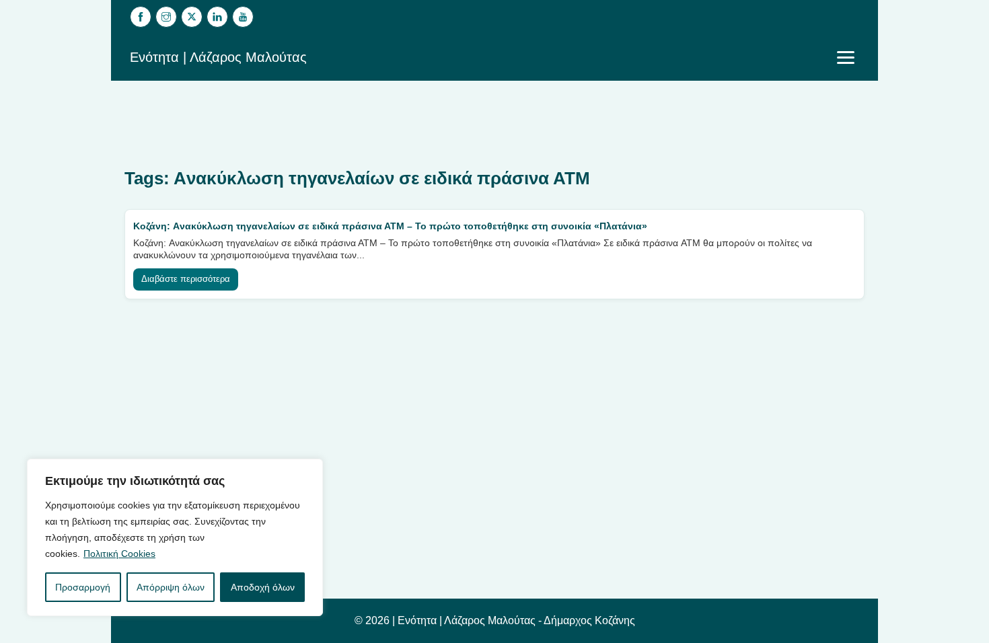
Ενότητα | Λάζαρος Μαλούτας (218, 57)
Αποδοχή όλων (263, 587)
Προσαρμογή (82, 587)
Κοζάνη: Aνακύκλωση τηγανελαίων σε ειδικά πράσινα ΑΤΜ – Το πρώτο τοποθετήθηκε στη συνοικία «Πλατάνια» (390, 226)
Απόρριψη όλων (171, 587)
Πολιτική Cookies (119, 553)
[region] (175, 537)
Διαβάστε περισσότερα (185, 279)
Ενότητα (417, 620)
